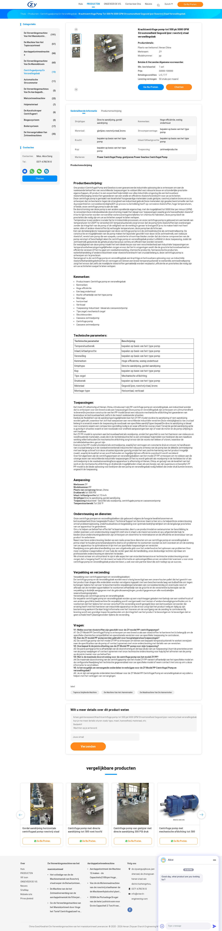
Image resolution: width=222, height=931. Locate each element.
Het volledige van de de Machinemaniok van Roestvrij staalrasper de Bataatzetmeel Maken (65, 879)
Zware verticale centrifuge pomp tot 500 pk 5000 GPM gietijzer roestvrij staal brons (40, 831)
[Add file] (162, 926)
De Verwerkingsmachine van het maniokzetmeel (64, 866)
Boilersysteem (40, 126)
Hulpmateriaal (40, 104)
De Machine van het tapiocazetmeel (40, 44)
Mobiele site (26, 894)
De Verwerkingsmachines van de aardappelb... (40, 90)
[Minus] (214, 860)
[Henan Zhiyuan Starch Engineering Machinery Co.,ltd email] (24, 170)
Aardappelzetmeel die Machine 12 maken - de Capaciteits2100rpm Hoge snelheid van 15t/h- (105, 874)
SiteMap (24, 890)
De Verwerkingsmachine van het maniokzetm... (40, 34)
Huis (22, 869)
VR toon (24, 877)
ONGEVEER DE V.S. (29, 881)
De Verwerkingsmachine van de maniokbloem (40, 62)
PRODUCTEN (26, 873)
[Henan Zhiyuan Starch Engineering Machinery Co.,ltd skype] (46, 170)
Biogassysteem (40, 120)
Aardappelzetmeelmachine (40, 53)
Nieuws (23, 886)
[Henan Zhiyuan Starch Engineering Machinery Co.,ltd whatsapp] (32, 170)
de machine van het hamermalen (118, 692)
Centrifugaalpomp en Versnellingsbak (40, 72)
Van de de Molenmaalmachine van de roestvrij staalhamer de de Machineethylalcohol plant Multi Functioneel (105, 888)
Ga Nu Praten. (190, 4)
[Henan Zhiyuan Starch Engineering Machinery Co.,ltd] (32, 4)
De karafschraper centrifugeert (40, 112)
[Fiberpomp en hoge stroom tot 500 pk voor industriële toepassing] (133, 804)
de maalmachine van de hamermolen (156, 692)
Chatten (40, 178)
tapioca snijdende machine (85, 692)
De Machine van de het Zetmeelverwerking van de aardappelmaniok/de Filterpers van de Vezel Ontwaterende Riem (65, 893)
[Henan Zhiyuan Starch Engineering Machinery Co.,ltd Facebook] (129, 909)
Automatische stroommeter (40, 81)
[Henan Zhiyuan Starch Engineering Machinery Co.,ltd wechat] (39, 170)
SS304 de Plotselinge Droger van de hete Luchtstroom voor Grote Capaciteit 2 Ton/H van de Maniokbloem (105, 902)
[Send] (214, 926)
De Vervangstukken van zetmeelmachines (40, 134)
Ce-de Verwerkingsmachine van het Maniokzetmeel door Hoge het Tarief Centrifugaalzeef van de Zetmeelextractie (65, 908)
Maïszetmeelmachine (40, 98)
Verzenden (88, 746)
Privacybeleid (26, 898)
